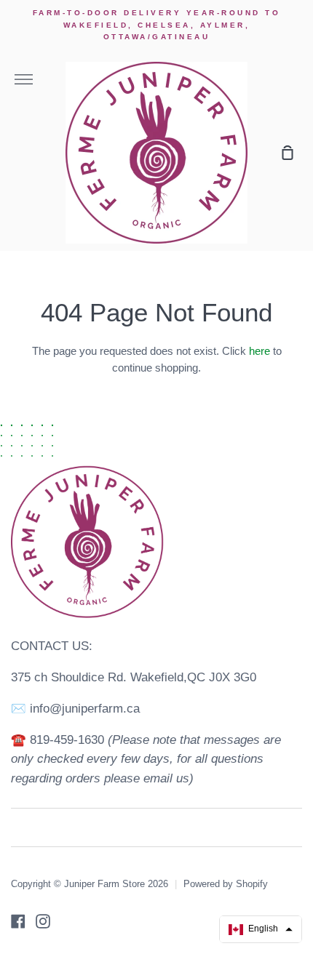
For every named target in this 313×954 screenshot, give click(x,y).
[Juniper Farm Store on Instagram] (43, 921)
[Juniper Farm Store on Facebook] (18, 921)
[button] (260, 929)
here (259, 351)
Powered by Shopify (225, 883)
